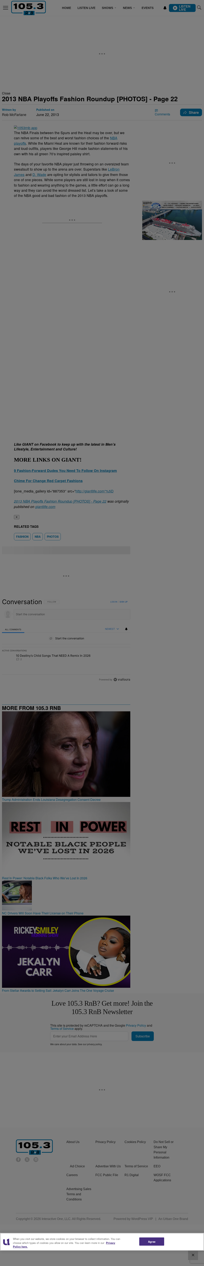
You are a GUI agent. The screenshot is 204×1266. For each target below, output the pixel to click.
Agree (151, 1241)
